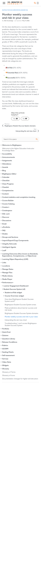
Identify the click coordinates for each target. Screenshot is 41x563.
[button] (34, 3)
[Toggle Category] (1, 145)
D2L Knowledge (8, 20)
